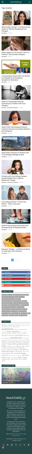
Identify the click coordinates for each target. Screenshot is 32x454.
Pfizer (10, 355)
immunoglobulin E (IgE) (18, 346)
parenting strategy (20, 353)
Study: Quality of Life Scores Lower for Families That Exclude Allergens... (15, 53)
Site (29, 313)
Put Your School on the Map (11, 380)
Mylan (24, 351)
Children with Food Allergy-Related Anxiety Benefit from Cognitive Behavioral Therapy (14, 178)
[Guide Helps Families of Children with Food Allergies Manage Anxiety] (16, 143)
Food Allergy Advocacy (7, 303)
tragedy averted (6, 359)
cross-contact (19, 335)
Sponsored (11, 315)
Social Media (5, 315)
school (8, 357)
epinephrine (16, 337)
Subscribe (27, 285)
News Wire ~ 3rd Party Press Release (10, 107)
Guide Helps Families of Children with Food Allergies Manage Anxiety (15, 154)
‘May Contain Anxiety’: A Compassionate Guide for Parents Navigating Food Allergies (16, 29)
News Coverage (20, 307)
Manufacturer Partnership (14, 305)
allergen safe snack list (14, 325)
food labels (9, 346)
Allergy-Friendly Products (7, 297)
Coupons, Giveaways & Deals (8, 299)
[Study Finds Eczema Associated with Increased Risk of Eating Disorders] (16, 216)
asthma (16, 329)
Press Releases (5, 311)
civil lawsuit (19, 333)
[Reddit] (20, 444)
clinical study (5, 335)
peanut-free (5, 355)
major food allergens (13, 350)
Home (3, 5)
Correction (21, 297)
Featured (25, 301)
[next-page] (19, 260)
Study (16, 315)
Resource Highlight (6, 313)
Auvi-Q (21, 332)
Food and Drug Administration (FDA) (15, 345)
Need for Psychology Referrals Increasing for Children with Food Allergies (13, 103)
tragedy (24, 357)
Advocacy (10, 294)
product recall (18, 355)
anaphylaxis (8, 328)
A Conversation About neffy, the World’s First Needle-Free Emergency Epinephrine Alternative (16, 78)
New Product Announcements (8, 307)
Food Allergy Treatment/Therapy (21, 303)
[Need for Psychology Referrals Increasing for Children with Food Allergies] (16, 92)
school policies (14, 357)
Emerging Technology (7, 301)
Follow (27, 275)
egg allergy (6, 338)
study (19, 357)
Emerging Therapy (17, 301)
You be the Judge (23, 315)
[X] (24, 444)
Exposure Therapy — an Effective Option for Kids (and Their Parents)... (16, 250)
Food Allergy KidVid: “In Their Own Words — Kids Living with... (14, 203)
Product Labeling (14, 311)
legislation (4, 349)
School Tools (24, 313)
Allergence (25, 294)
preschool (13, 355)
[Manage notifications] (3, 447)
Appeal (16, 297)
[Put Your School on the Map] (16, 376)
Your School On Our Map (8, 365)
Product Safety (22, 311)
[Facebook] (3, 444)
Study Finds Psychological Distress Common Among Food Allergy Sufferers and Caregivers (16, 129)
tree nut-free (14, 359)
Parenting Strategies (16, 309)
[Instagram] (7, 444)
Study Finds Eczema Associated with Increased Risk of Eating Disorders (15, 226)
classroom (24, 333)
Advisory (4, 294)
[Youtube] (28, 444)
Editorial (18, 299)
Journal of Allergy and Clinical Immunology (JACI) (15, 347)
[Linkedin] (11, 444)
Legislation (4, 305)
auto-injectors (13, 331)
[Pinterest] (16, 444)
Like (28, 272)
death (25, 335)
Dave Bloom (4, 33)
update (3, 361)
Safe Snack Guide (16, 313)
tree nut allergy (23, 359)
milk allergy (18, 351)
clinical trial (11, 335)
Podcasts (25, 309)
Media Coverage (24, 305)
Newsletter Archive (6, 309)
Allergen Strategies (17, 294)
